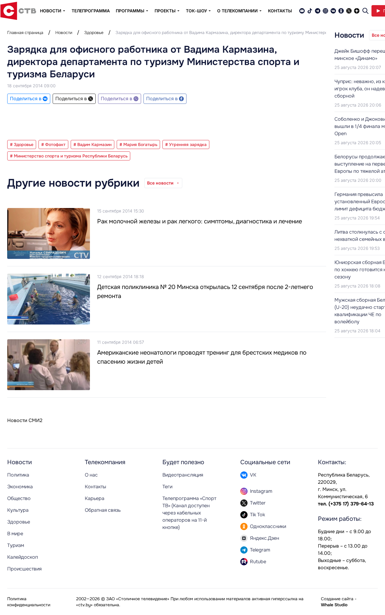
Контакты (280, 10)
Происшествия (24, 569)
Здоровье (93, 32)
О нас (91, 475)
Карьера (94, 498)
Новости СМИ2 (24, 420)
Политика (18, 475)
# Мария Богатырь (138, 144)
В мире (15, 533)
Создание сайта (337, 598)
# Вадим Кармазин (92, 144)
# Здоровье (21, 144)
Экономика (20, 486)
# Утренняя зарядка (186, 144)
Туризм (15, 545)
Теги (167, 486)
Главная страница (25, 32)
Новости (63, 32)
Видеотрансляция (182, 475)
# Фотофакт (53, 144)
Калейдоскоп (22, 557)
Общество (19, 498)
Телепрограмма (91, 10)
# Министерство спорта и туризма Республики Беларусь (69, 156)
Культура (18, 510)
